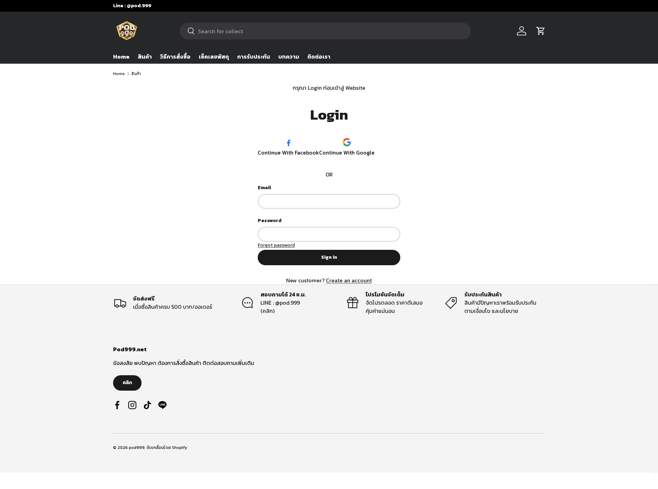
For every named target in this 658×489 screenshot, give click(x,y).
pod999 (137, 447)
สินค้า (145, 56)
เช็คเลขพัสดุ (214, 56)
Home (121, 56)
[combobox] (325, 31)
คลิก (127, 382)
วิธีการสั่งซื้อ (175, 56)
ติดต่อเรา (318, 56)
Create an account (349, 280)
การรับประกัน (253, 56)
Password (269, 220)
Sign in (329, 257)
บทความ (288, 56)
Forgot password (276, 245)
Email (264, 187)
